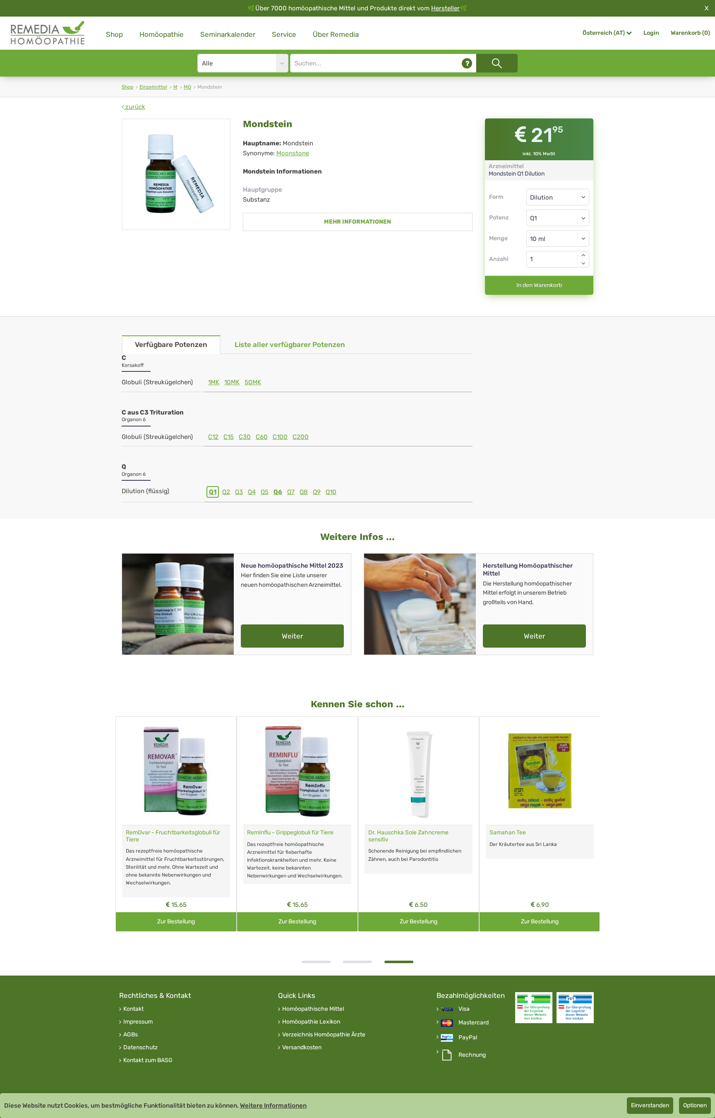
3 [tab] (398, 962)
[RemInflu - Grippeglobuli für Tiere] (297, 771)
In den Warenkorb (539, 285)
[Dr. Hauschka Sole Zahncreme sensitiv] (419, 771)
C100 (280, 437)
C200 (301, 437)
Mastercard (473, 1023)
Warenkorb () (690, 32)
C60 (262, 437)
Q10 (331, 492)
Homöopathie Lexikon (311, 1022)
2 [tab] (357, 962)
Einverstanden (650, 1105)
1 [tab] (316, 962)
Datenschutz (140, 1048)
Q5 (265, 492)
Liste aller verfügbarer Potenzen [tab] (290, 344)
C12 (213, 437)
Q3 (239, 492)
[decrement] (583, 263)
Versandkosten (302, 1048)
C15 (228, 437)
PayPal (467, 1038)
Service (284, 34)
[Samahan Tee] (540, 771)
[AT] (48, 33)
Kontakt (133, 1009)
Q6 (278, 492)
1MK (213, 382)
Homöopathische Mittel (313, 1009)
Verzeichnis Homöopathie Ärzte (323, 1035)
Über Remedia (336, 34)
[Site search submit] (497, 63)
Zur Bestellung (176, 921)
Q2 (226, 492)
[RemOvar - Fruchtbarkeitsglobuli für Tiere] (176, 771)
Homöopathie (161, 34)
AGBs (130, 1035)
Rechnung (472, 1055)
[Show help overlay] (467, 63)
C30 (245, 437)
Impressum (138, 1022)
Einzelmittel (153, 87)
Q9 (317, 492)
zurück (134, 107)
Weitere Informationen (273, 1105)
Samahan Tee (507, 832)
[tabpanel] (418, 824)
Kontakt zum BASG (148, 1060)
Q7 (291, 492)
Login (651, 32)
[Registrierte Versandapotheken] (533, 1007)
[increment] (583, 255)
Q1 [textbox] (533, 218)
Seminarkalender (227, 34)
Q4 (252, 492)
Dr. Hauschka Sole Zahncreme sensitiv (408, 836)
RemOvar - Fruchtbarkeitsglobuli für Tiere (173, 836)
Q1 (212, 492)
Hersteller (445, 8)
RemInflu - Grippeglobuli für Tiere (290, 832)
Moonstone (292, 153)
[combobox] (558, 218)
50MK (253, 382)
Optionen (695, 1105)
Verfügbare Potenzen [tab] (171, 344)
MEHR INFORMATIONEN (357, 221)
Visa (464, 1009)
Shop (114, 34)
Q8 (304, 492)
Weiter (292, 636)
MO (187, 87)
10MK (232, 382)
